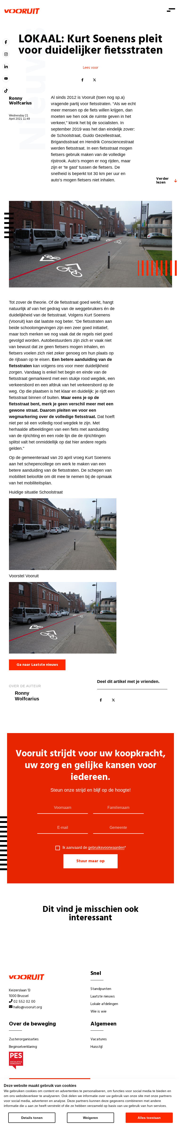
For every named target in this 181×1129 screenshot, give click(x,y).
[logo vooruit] (22, 11)
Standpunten (100, 989)
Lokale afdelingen (104, 1004)
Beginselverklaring (23, 1047)
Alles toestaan (149, 1118)
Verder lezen (162, 180)
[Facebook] (82, 80)
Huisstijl (96, 1047)
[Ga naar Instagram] (5, 54)
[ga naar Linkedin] (5, 66)
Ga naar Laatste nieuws (37, 665)
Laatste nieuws (102, 996)
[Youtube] (5, 78)
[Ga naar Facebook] (5, 42)
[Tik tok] (5, 90)
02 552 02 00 (24, 1002)
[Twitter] (94, 80)
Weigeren (90, 1118)
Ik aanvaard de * (94, 848)
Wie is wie (98, 1012)
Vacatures (98, 1039)
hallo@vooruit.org (27, 1007)
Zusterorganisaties (24, 1039)
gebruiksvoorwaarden (106, 848)
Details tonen (32, 1118)
